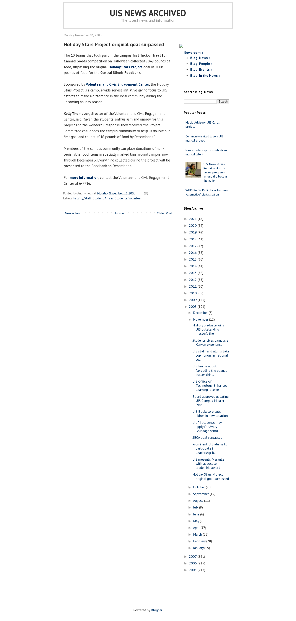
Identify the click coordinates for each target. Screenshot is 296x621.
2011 (193, 286)
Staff (87, 198)
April (196, 527)
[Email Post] (145, 193)
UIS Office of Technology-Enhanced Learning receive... (210, 385)
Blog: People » (201, 63)
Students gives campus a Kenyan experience (210, 342)
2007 (193, 556)
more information (84, 177)
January (198, 548)
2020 (193, 225)
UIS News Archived (148, 13)
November (201, 319)
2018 (193, 239)
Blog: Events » (201, 69)
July (196, 507)
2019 (193, 232)
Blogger (156, 610)
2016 (193, 252)
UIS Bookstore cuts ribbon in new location (210, 413)
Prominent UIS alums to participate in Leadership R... (210, 448)
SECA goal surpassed (207, 437)
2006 (193, 563)
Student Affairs (103, 198)
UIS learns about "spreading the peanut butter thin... (209, 370)
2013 (193, 273)
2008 (193, 306)
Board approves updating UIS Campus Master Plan (210, 400)
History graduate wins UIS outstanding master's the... (208, 329)
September (201, 494)
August (198, 500)
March (198, 534)
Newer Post (73, 213)
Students (121, 198)
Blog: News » (200, 57)
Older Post (165, 213)
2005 (193, 570)
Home (119, 213)
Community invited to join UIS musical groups (204, 138)
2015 (193, 259)
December (201, 312)
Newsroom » (193, 52)
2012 (193, 279)
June (196, 514)
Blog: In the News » (205, 75)
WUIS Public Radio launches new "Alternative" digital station (206, 192)
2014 (193, 266)
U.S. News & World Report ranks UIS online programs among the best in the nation (215, 172)
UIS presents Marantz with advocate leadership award (208, 463)
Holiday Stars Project (126, 67)
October (199, 487)
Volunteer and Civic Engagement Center (117, 84)
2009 (193, 300)
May (196, 521)
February (199, 541)
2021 (193, 219)
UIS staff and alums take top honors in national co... (210, 355)
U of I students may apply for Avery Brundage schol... (206, 426)
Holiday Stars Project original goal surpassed (210, 476)
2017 (193, 246)
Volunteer (135, 198)
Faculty (78, 198)
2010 (193, 293)
